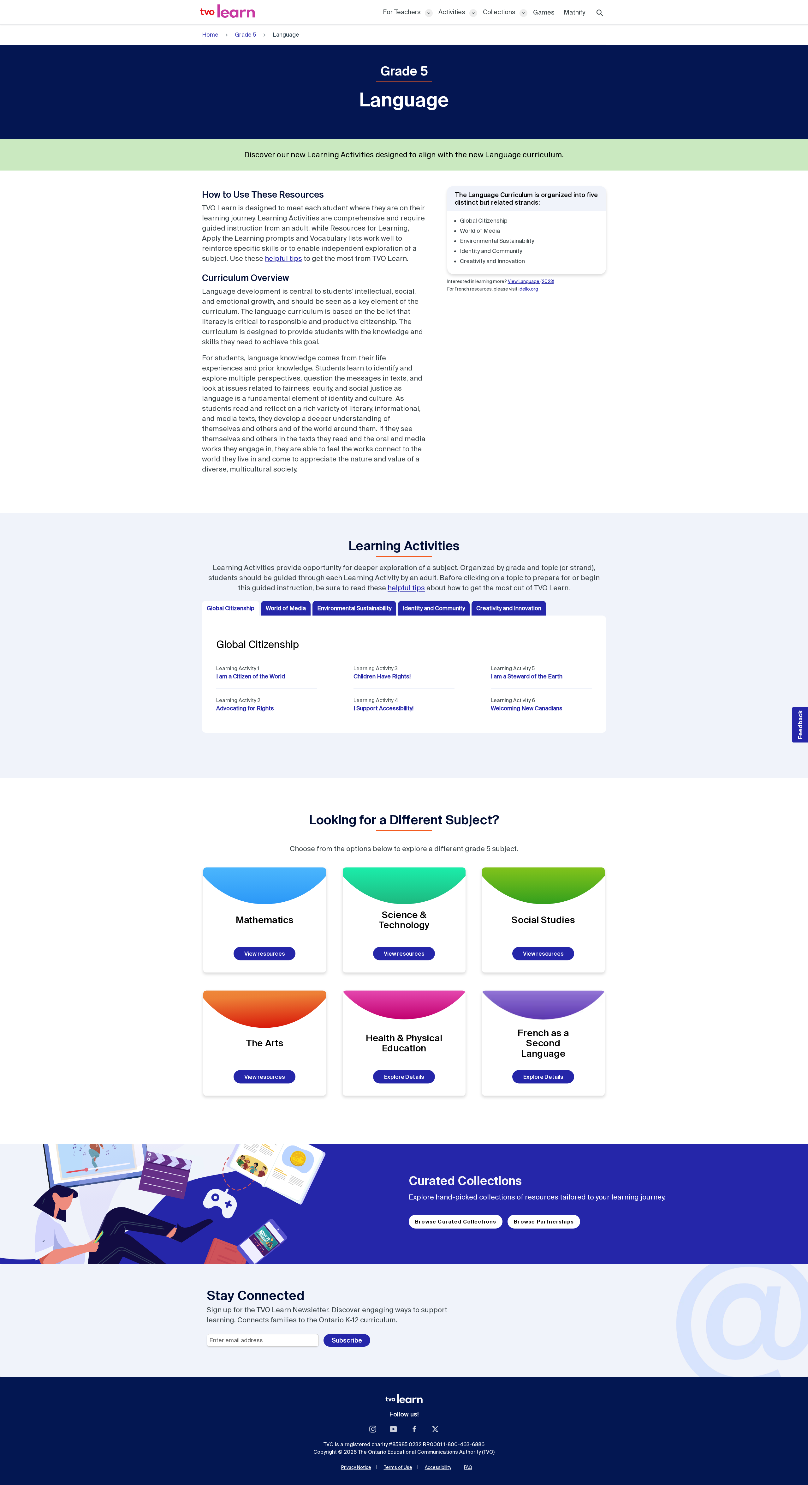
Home (210, 34)
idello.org (528, 289)
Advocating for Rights (245, 708)
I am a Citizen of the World (250, 676)
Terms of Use (398, 1467)
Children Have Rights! (382, 676)
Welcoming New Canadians (526, 708)
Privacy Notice (356, 1467)
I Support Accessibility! (383, 708)
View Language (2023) (531, 281)
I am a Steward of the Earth (526, 676)
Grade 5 (245, 34)
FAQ (468, 1467)
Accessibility (438, 1467)
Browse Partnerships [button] (544, 1221)
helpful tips (283, 258)
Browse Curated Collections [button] (455, 1221)
